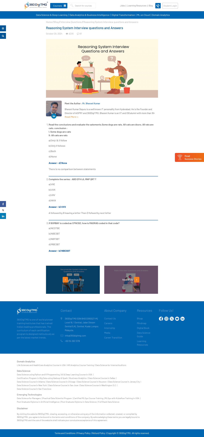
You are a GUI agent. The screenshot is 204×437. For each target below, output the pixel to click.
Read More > (71, 116)
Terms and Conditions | (66, 433)
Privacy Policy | (84, 433)
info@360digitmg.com (75, 335)
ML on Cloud (143, 14)
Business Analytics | (78, 378)
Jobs (122, 5)
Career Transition (113, 337)
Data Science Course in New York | (32, 385)
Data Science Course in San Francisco (34, 389)
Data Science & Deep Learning (52, 14)
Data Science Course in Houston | (92, 381)
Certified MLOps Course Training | (88, 398)
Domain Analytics (161, 14)
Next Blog (127, 279)
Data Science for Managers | (29, 398)
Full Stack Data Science (108, 402)
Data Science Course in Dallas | (102, 378)
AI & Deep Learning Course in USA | (77, 374)
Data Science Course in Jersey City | (124, 381)
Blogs (140, 318)
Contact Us (110, 318)
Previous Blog (76, 279)
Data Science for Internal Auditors (110, 365)
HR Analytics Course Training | (81, 365)
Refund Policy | (99, 433)
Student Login (170, 5)
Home (49, 21)
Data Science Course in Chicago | (62, 381)
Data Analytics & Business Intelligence (90, 14)
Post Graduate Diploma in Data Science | (79, 402)
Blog (151, 5)
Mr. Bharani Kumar (91, 103)
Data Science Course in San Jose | (63, 385)
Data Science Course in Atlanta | (31, 381)
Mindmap (141, 323)
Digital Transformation (123, 14)
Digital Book (143, 327)
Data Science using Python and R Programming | (39, 374)
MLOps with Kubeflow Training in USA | (122, 398)
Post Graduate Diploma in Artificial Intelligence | (39, 402)
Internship (109, 327)
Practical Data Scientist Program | (57, 398)
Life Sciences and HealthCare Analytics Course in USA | (42, 365)
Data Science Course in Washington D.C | (98, 385)
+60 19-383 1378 (72, 341)
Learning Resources (136, 5)
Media (107, 332)
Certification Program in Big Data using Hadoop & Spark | (43, 378)
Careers (108, 323)
